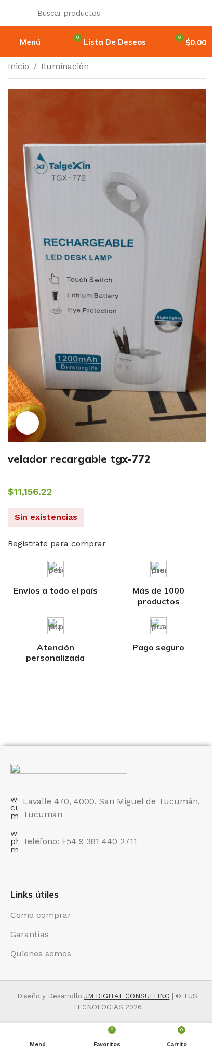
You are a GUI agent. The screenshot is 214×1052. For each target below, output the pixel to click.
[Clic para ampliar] (27, 423)
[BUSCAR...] (195, 13)
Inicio (18, 66)
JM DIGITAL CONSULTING (127, 996)
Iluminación (65, 66)
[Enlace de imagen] (68, 773)
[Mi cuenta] (11, 13)
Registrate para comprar (57, 543)
